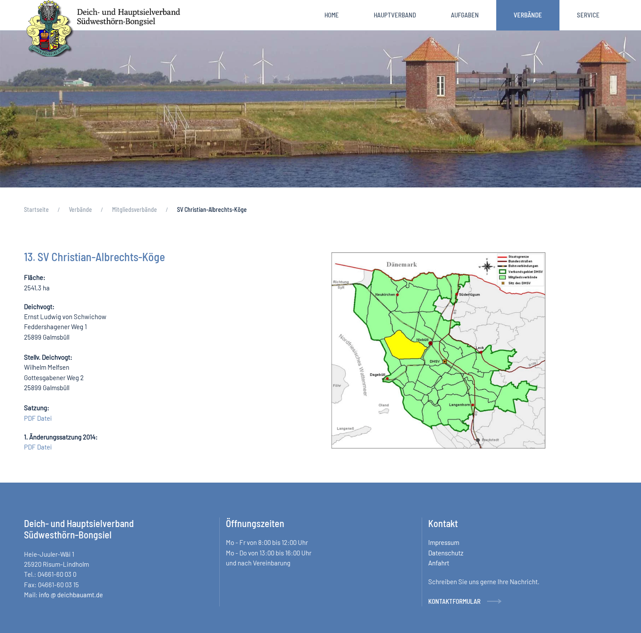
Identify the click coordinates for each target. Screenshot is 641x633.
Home (331, 15)
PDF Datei (38, 418)
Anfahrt (438, 563)
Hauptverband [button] (395, 15)
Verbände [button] (528, 15)
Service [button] (588, 15)
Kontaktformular (454, 601)
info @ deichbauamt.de (71, 595)
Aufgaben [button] (465, 15)
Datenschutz (446, 553)
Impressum (443, 543)
